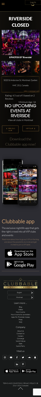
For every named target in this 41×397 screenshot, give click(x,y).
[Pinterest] (23, 364)
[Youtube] (11, 357)
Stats (20, 343)
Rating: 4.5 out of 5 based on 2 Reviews (20, 97)
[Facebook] (17, 357)
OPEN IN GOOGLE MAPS (31, 91)
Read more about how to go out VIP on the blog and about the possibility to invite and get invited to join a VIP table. (20, 242)
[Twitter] (23, 357)
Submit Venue (20, 341)
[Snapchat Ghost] (35, 357)
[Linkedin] (17, 364)
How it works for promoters (20, 314)
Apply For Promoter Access (20, 317)
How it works (20, 312)
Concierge (20, 338)
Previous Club (11, 129)
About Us (20, 331)
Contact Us (20, 333)
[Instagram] (5, 357)
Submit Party (20, 346)
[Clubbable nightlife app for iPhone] (20, 257)
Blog (20, 307)
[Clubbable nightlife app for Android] (20, 268)
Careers (20, 336)
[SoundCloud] (29, 357)
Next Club (29, 128)
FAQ (20, 322)
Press (20, 320)
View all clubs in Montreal (20, 120)
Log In (33, 2)
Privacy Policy (29, 383)
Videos (20, 309)
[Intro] (20, 389)
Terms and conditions (12, 383)
